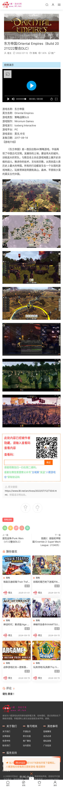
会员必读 (47, 736)
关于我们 (6, 731)
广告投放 (47, 745)
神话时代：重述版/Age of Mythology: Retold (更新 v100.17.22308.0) (16, 624)
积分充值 (27, 736)
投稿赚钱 (47, 731)
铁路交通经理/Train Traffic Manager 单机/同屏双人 (16, 581)
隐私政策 (47, 741)
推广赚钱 (27, 741)
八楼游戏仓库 (12, 5)
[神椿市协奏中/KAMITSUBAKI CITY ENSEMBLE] (46, 608)
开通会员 (27, 731)
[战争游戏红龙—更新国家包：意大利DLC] (16, 650)
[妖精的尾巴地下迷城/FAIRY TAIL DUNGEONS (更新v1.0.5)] (46, 565)
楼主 (9, 53)
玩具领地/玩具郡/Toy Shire (46, 667)
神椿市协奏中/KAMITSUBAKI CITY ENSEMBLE (46, 624)
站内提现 (27, 745)
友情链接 (6, 736)
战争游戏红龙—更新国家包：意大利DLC (15, 667)
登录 (10, 693)
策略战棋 (8, 519)
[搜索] (46, 4)
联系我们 (6, 745)
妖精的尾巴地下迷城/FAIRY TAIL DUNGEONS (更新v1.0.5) (46, 581)
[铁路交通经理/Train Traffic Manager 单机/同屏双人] (16, 565)
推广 (53, 53)
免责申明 (6, 741)
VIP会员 (21, 763)
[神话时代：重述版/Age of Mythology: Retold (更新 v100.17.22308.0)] (16, 608)
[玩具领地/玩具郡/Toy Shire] (46, 650)
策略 (35, 53)
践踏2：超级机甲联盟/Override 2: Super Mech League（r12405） (46, 541)
